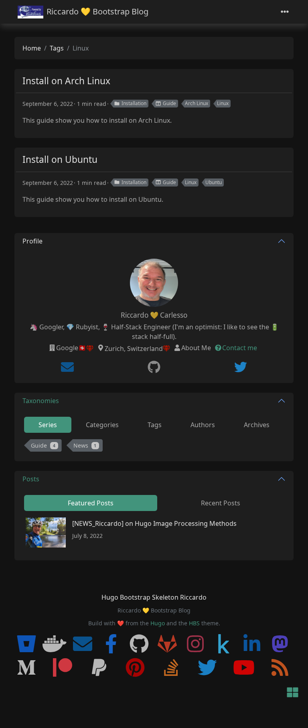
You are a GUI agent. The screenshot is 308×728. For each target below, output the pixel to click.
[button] (292, 693)
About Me (196, 347)
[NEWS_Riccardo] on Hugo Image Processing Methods (154, 523)
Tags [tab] (155, 424)
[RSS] (280, 668)
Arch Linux (196, 103)
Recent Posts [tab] (220, 503)
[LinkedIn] (252, 644)
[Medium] (26, 668)
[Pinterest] (135, 668)
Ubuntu (213, 182)
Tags (57, 48)
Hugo (157, 623)
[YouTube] (244, 668)
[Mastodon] (280, 644)
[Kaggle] (224, 644)
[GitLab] (167, 644)
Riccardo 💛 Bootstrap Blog (97, 11)
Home (31, 48)
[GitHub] (154, 367)
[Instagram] (195, 644)
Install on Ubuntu (59, 159)
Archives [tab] (257, 424)
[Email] (67, 367)
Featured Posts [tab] (90, 503)
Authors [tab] (202, 424)
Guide (169, 103)
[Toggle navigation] (285, 12)
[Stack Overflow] (171, 668)
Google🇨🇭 (71, 347)
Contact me (239, 347)
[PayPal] (99, 668)
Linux (223, 103)
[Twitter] (240, 367)
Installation (134, 103)
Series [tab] (47, 424)
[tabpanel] (154, 447)
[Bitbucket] (26, 644)
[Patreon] (63, 668)
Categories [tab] (102, 424)
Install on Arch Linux (66, 81)
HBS (194, 623)
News (85, 445)
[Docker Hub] (55, 644)
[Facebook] (111, 644)
